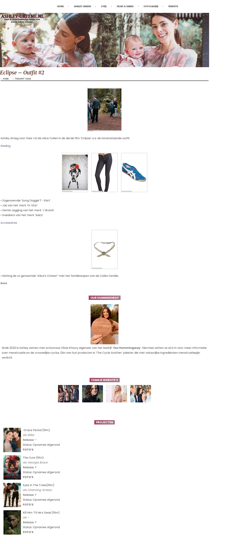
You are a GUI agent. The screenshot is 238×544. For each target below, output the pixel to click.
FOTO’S (28, 450)
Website (180, 6)
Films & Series (126, 6)
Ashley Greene (78, 6)
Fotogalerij (155, 6)
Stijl (102, 6)
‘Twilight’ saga (24, 78)
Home (54, 6)
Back (4, 283)
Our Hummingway (126, 349)
